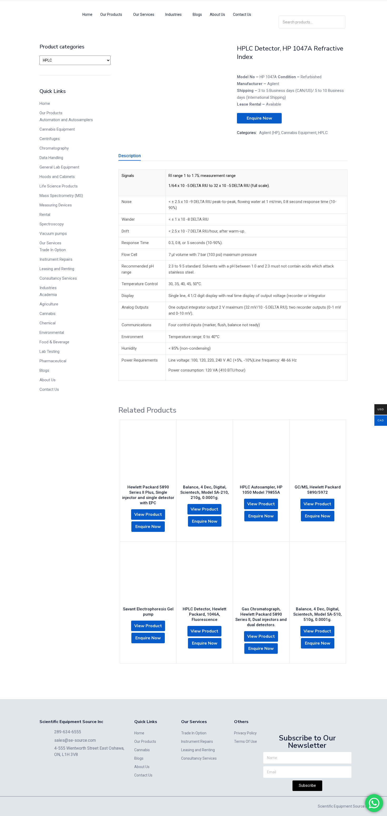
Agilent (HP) (269, 132)
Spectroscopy (51, 224)
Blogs (197, 14)
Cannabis (47, 313)
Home (87, 14)
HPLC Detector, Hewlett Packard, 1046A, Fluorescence (204, 614)
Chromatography (54, 148)
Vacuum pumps (53, 233)
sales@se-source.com (75, 740)
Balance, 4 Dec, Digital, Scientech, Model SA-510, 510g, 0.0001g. (317, 614)
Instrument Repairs (55, 259)
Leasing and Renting (56, 268)
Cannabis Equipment (57, 129)
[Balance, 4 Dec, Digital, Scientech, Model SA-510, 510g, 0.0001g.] (317, 575)
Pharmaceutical (52, 361)
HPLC (323, 132)
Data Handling (51, 157)
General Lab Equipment (59, 167)
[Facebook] (327, 6)
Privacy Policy (245, 733)
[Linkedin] (296, 6)
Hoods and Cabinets (57, 176)
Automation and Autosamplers (66, 119)
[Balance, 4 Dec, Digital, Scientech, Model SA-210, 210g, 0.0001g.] (204, 453)
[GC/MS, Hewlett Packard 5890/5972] (317, 453)
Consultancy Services (58, 278)
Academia (48, 294)
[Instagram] (312, 6)
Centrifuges (49, 138)
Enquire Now (259, 118)
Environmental (51, 332)
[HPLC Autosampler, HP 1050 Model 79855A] (261, 453)
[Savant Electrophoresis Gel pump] (148, 575)
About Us (217, 14)
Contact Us (242, 14)
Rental (44, 214)
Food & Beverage (54, 342)
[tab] (135, 156)
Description (129, 155)
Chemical (47, 323)
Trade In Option (52, 250)
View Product (148, 514)
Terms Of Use (245, 741)
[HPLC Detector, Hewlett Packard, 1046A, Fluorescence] (204, 575)
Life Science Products (58, 186)
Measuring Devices (55, 205)
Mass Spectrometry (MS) (61, 195)
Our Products (111, 14)
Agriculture (48, 304)
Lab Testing (49, 351)
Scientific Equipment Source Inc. (344, 806)
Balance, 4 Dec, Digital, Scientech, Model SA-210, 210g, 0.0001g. (204, 492)
